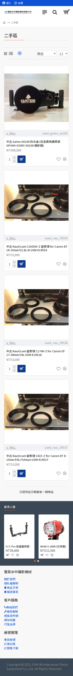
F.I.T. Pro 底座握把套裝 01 (19, 546)
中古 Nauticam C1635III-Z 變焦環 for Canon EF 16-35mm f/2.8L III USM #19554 (36, 248)
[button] (35, 561)
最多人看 (9, 507)
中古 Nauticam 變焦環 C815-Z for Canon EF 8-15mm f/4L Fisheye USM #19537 (36, 457)
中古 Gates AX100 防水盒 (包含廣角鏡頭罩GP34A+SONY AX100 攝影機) (33, 143)
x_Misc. (11, 133)
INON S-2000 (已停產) (53, 546)
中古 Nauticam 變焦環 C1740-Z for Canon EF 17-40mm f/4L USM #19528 (35, 353)
